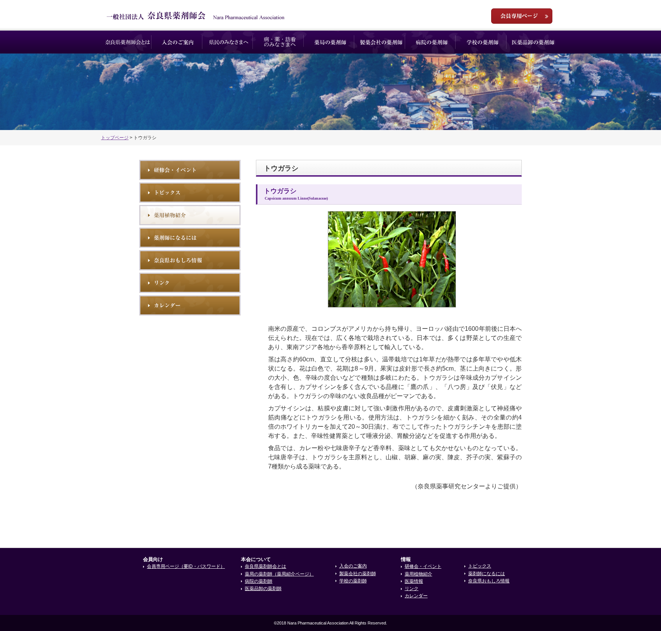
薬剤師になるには (190, 238)
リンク (190, 283)
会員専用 (521, 16)
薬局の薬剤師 (330, 42)
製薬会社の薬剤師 (381, 42)
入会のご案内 (178, 42)
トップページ (115, 137)
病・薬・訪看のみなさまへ (280, 42)
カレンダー (416, 595)
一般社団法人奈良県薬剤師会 (196, 15)
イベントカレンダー (190, 305)
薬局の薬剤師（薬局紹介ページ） (279, 574)
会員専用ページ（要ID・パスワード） (186, 566)
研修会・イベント (190, 170)
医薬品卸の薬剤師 (533, 42)
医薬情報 (414, 581)
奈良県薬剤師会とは (127, 42)
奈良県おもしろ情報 (190, 260)
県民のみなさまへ (229, 42)
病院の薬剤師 (432, 42)
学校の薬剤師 (482, 42)
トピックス (190, 192)
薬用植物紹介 (190, 215)
